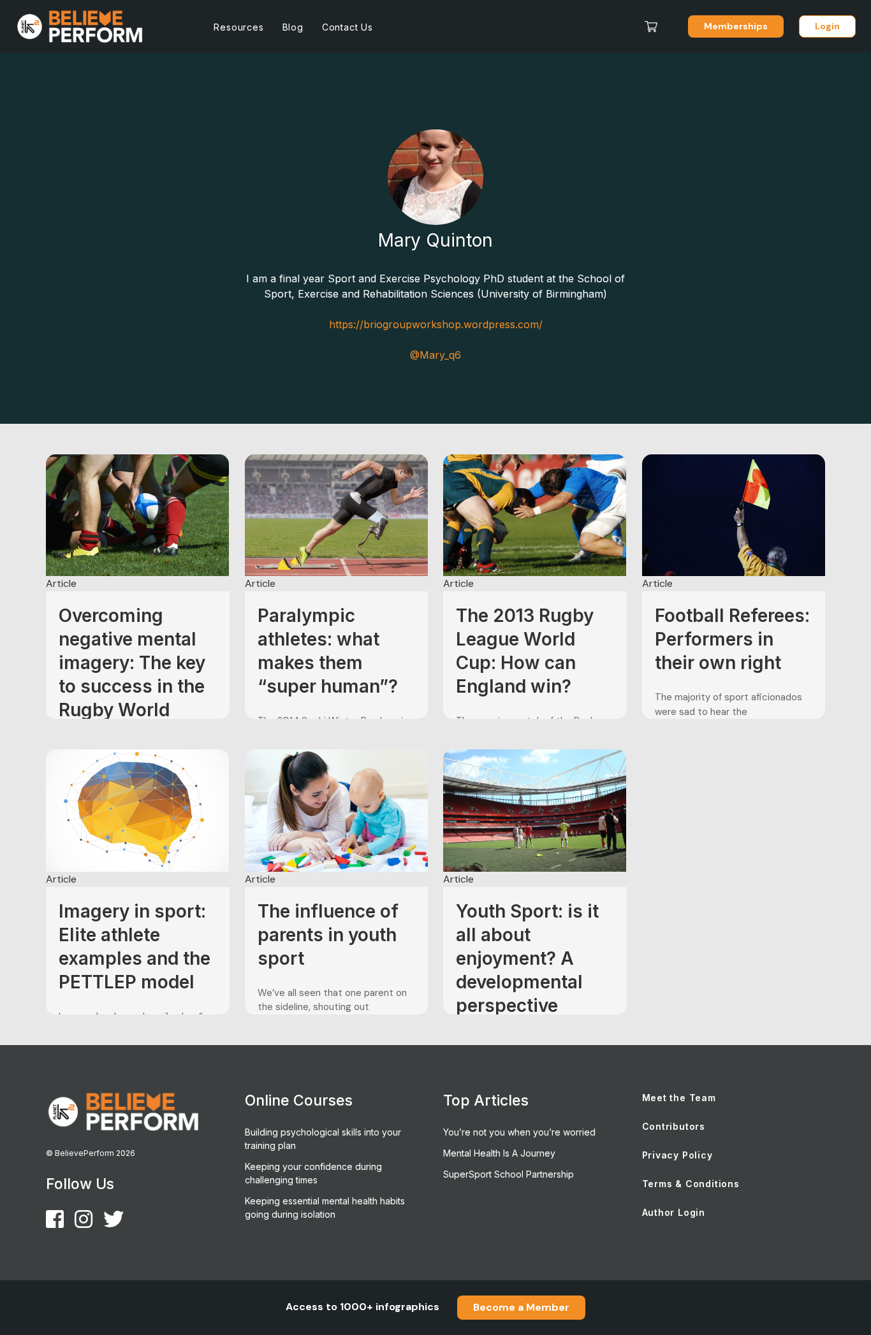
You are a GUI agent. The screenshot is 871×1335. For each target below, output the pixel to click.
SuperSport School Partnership (508, 1174)
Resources (238, 27)
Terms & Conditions (691, 1183)
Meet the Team (679, 1097)
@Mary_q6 (435, 355)
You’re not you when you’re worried (519, 1132)
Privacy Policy (677, 1155)
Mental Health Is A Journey (499, 1153)
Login (827, 26)
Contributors (674, 1126)
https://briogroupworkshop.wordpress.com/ (436, 324)
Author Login (674, 1212)
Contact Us (347, 27)
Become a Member (521, 1307)
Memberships (736, 26)
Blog (293, 27)
